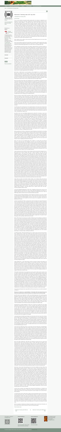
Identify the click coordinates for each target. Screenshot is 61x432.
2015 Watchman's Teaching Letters (12, 8)
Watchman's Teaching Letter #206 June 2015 (21, 410)
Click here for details (21, 424)
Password (6, 58)
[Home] (18, 2)
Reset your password (8, 63)
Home (6, 8)
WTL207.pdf (17, 18)
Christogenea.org (7, 417)
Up (30, 409)
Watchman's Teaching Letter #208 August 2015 (39, 410)
